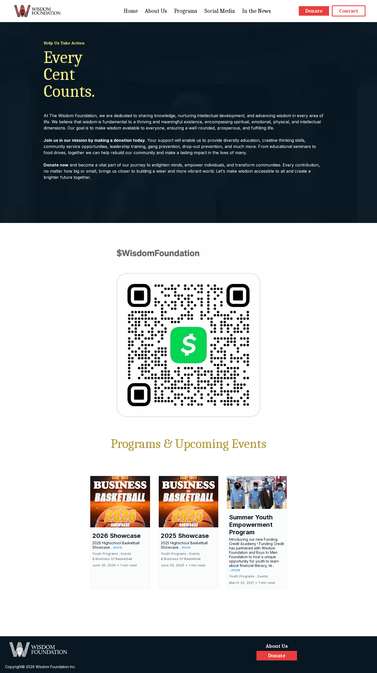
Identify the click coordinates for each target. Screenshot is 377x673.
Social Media (219, 11)
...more (116, 547)
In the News (256, 11)
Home (131, 11)
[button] (120, 532)
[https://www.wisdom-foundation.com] (41, 650)
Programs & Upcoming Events (188, 443)
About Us (156, 11)
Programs (185, 11)
